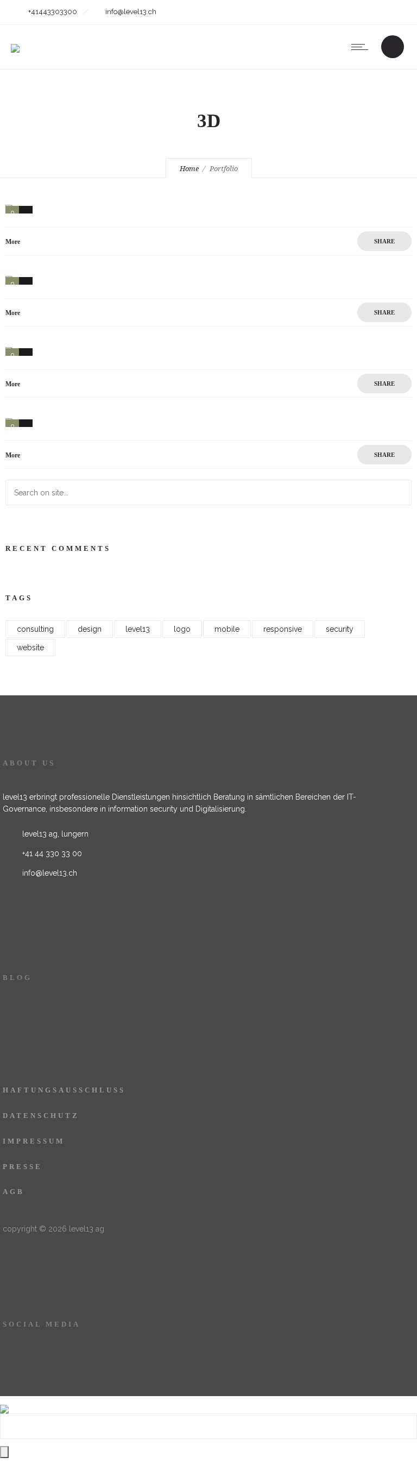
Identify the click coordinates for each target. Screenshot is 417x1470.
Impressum (34, 1141)
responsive (282, 629)
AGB (13, 1192)
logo (182, 629)
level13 (137, 629)
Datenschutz (41, 1115)
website (30, 647)
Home (189, 169)
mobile (226, 629)
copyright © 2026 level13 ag (53, 1228)
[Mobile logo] (4, 1402)
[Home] (15, 41)
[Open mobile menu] (362, 47)
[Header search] (392, 48)
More (12, 242)
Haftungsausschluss (64, 1090)
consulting (35, 629)
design (90, 629)
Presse (22, 1167)
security (339, 629)
